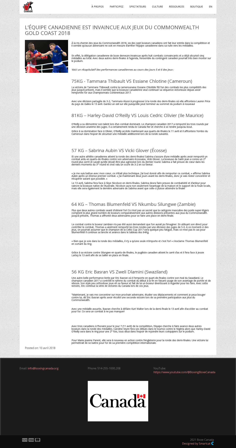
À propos (98, 6)
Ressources (176, 6)
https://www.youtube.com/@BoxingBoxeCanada (184, 372)
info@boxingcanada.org (43, 368)
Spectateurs (137, 6)
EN (210, 6)
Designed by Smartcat (196, 443)
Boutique (196, 6)
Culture (157, 6)
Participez (116, 6)
